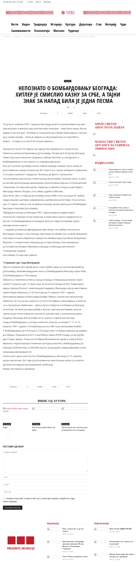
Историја (56, 24)
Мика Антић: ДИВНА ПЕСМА (120, 529)
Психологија (42, 31)
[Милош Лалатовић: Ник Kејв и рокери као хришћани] (100, 557)
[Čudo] (68, 13)
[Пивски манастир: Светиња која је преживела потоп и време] (74, 416)
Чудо (123, 24)
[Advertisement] (68, 58)
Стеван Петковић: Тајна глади (120, 182)
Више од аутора (52, 400)
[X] (127, 2)
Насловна (7, 36)
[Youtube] (131, 2)
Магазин (58, 31)
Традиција (40, 24)
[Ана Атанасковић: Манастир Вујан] (45, 416)
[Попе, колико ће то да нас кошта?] (53, 532)
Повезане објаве (20, 400)
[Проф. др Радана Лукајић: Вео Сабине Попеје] (100, 198)
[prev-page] (4, 435)
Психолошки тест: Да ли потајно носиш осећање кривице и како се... (121, 172)
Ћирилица (47, 2)
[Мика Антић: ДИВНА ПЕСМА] (100, 532)
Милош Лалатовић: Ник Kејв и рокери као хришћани (122, 555)
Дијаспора (85, 24)
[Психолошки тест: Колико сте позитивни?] (100, 545)
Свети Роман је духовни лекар (75, 556)
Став (98, 24)
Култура (70, 24)
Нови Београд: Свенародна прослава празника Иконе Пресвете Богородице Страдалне (73, 545)
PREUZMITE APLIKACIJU (21, 548)
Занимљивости (20, 31)
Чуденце (73, 31)
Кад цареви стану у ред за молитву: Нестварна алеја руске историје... (121, 210)
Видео (26, 24)
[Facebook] (122, 2)
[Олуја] (16, 416)
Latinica (38, 2)
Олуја (5, 427)
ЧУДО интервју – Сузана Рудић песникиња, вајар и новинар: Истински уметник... (120, 223)
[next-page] (8, 435)
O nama (30, 2)
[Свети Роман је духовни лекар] (53, 560)
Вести (14, 24)
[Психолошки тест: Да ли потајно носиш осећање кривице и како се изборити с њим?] (100, 173)
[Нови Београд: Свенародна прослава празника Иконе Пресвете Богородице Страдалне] (53, 545)
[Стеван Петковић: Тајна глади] (100, 185)
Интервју (110, 24)
